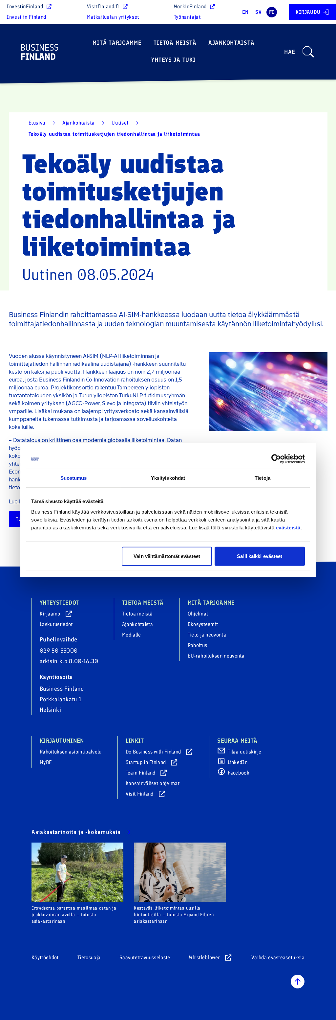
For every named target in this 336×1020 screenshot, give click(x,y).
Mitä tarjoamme (117, 42)
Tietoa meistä (175, 42)
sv (258, 12)
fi (271, 12)
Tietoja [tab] (262, 478)
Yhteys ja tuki (173, 59)
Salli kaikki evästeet (259, 556)
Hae (289, 52)
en (245, 12)
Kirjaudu (308, 12)
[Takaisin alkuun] (297, 981)
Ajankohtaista (231, 42)
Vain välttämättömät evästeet (167, 556)
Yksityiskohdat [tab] (168, 478)
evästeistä (288, 527)
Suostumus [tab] (73, 478)
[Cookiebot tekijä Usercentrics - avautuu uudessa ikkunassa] (276, 459)
